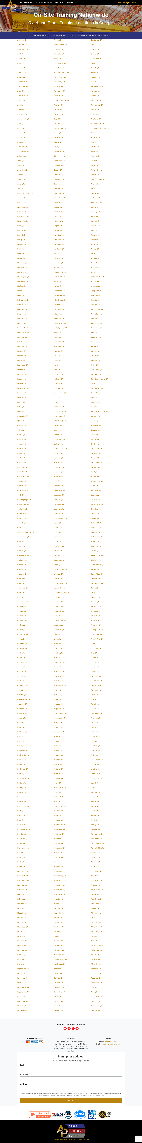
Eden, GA (20, 894)
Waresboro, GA (96, 839)
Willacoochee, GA (97, 945)
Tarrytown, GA (96, 648)
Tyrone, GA (95, 764)
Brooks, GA (21, 379)
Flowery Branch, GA (61, 45)
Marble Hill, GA (59, 676)
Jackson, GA (58, 388)
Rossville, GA (95, 342)
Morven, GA (58, 862)
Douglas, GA (21, 834)
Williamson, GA (96, 950)
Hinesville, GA (59, 309)
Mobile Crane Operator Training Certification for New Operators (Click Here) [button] (80, 35)
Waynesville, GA (96, 894)
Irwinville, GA (59, 384)
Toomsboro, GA (96, 713)
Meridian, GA (58, 750)
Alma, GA (20, 91)
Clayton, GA (21, 569)
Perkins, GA (95, 110)
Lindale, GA (58, 565)
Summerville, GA (97, 583)
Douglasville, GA (23, 839)
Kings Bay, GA (59, 467)
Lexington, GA (59, 546)
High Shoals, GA (60, 300)
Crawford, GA (22, 695)
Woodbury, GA (96, 973)
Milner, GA (58, 801)
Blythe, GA (21, 291)
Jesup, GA (58, 430)
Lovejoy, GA (58, 606)
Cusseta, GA (21, 718)
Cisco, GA (21, 546)
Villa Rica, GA (96, 815)
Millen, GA (57, 792)
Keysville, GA (58, 462)
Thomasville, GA (97, 685)
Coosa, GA (21, 667)
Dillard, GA (21, 815)
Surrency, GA (95, 597)
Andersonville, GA (23, 119)
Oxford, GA (95, 63)
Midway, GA (58, 778)
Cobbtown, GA (22, 602)
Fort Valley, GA (59, 82)
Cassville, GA (22, 481)
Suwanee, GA (95, 602)
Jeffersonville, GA (60, 411)
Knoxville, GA (59, 486)
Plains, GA (94, 151)
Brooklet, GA (22, 374)
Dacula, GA (21, 727)
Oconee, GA (58, 1001)
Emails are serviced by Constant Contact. (94, 1095)
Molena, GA (58, 815)
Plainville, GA (95, 156)
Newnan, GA (58, 936)
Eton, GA (20, 959)
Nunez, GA (58, 973)
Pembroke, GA (96, 100)
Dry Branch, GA (23, 848)
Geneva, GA (58, 124)
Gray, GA (57, 184)
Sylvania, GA (95, 616)
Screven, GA (95, 430)
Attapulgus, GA (22, 170)
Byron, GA (21, 421)
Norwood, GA (59, 969)
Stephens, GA (96, 546)
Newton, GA (58, 941)
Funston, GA (58, 105)
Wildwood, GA (96, 936)
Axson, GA (21, 198)
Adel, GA (20, 54)
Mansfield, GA (59, 671)
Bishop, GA (21, 258)
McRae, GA (58, 727)
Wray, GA (94, 987)
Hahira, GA (58, 230)
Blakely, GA (21, 272)
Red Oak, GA (95, 226)
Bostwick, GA (22, 319)
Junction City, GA (60, 449)
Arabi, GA (20, 128)
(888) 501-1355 (110, 1042)
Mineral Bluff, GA (60, 806)
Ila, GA (56, 365)
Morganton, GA (59, 848)
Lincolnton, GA (59, 560)
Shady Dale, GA (96, 449)
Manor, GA (58, 667)
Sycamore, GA (96, 611)
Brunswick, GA (22, 388)
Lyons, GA (57, 639)
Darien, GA (21, 764)
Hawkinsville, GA (60, 272)
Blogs (62, 3)
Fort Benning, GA (60, 63)
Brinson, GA (21, 356)
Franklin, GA (58, 96)
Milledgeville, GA (60, 788)
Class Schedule (51, 3)
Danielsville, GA (23, 755)
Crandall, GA (22, 690)
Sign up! (71, 1100)
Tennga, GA (95, 667)
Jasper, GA (58, 402)
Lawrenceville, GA (60, 518)
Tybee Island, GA (97, 760)
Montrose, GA (59, 834)
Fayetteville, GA (23, 992)
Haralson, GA (59, 244)
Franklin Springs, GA (61, 100)
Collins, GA (21, 625)
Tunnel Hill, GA (96, 736)
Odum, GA (58, 1006)
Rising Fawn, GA (97, 291)
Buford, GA (21, 407)
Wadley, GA (95, 825)
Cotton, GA (21, 681)
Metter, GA (58, 764)
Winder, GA (95, 955)
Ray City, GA (95, 212)
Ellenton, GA (21, 922)
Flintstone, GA (22, 1010)
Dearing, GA (21, 788)
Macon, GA (58, 648)
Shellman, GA (95, 467)
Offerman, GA (59, 1010)
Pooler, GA (95, 161)
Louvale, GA (58, 602)
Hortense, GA (59, 342)
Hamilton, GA (59, 235)
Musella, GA (58, 899)
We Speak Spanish (40, 35)
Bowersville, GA (23, 332)
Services (38, 3)
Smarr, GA (94, 486)
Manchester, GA (60, 662)
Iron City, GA (58, 374)
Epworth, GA (22, 950)
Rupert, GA (95, 356)
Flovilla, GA (58, 40)
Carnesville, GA (22, 467)
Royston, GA (95, 351)
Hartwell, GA (58, 267)
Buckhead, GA (22, 397)
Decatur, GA (21, 792)
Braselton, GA (22, 346)
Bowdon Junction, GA (25, 328)
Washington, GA (96, 866)
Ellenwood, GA (22, 927)
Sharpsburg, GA (96, 462)
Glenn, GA (57, 147)
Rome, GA (94, 332)
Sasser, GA (95, 407)
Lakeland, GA (59, 504)
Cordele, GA (21, 671)
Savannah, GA (96, 416)
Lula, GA (57, 616)
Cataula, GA (21, 486)
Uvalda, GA (95, 788)
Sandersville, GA (97, 388)
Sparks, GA (95, 514)
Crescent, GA (22, 704)
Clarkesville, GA (23, 555)
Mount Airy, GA (59, 871)
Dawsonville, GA (23, 778)
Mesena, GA (58, 760)
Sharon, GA (95, 458)
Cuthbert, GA (22, 723)
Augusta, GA (21, 179)
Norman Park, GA (60, 959)
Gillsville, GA (58, 137)
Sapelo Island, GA (97, 393)
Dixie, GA (20, 820)
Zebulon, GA (95, 1010)
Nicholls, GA (58, 945)
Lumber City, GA (60, 620)
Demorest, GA (22, 797)
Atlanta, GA (21, 165)
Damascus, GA (22, 750)
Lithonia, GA (58, 574)
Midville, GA (58, 774)
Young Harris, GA (97, 1006)
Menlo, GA (58, 746)
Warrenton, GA (96, 853)
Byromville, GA (22, 416)
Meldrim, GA (58, 741)
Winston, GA (95, 959)
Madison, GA (58, 653)
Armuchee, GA (22, 147)
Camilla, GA (21, 449)
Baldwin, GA (21, 212)
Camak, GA (21, 444)
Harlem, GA (58, 254)
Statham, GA (95, 541)
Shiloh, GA (94, 472)
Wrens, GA (94, 992)
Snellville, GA (95, 500)
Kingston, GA (59, 476)
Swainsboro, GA (96, 606)
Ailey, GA (20, 63)
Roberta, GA (95, 300)
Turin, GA (94, 741)
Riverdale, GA (96, 295)
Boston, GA (21, 314)
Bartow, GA (21, 230)
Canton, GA (21, 458)
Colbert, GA (21, 616)
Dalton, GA (21, 746)
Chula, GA (21, 541)
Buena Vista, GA (23, 402)
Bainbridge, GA (22, 207)
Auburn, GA (21, 175)
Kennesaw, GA (59, 458)
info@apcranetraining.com (110, 1044)
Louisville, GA (59, 597)
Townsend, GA (96, 718)
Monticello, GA (59, 829)
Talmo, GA (94, 644)
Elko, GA (20, 908)
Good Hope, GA (60, 161)
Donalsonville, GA (23, 829)
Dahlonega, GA (22, 732)
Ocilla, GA (57, 997)
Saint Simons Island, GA (99, 379)
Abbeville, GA (22, 40)
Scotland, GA (95, 421)
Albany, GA (21, 77)
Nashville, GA (59, 913)
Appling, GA (21, 124)
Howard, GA (58, 351)
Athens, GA (21, 161)
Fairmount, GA (22, 978)
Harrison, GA (58, 258)
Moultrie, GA (58, 866)
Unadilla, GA (95, 769)
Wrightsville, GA (96, 997)
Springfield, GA (96, 523)
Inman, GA (58, 370)
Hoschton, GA (59, 346)
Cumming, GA (22, 713)
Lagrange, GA (59, 495)
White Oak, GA (96, 922)
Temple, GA (95, 662)
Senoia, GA (95, 439)
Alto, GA (20, 105)
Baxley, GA (21, 240)
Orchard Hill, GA (97, 58)
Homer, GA (58, 332)
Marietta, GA (58, 681)
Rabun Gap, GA (96, 202)
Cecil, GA (20, 495)
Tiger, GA (94, 699)
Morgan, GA (58, 843)
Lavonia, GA (58, 514)
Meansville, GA (59, 732)
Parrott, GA (95, 72)
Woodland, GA (96, 978)
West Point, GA (96, 904)
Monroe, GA (58, 820)
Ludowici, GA (59, 611)
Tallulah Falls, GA (97, 639)
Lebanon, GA (58, 527)
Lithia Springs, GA (60, 569)
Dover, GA (21, 843)
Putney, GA (95, 193)
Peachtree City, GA (98, 86)
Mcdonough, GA (60, 718)
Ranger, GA (95, 207)
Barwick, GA (21, 235)
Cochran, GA (22, 606)
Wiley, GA (94, 941)
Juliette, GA (58, 444)
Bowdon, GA (21, 323)
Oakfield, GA (58, 978)
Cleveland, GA (22, 579)
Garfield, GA (58, 114)
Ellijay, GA (21, 936)
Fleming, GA (21, 1006)
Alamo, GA (21, 68)
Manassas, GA (59, 658)
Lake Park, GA (59, 500)
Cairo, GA (20, 430)
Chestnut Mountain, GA (25, 532)
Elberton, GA (22, 904)
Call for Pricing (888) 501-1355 (128, 3)
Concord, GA (22, 648)
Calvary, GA (21, 439)
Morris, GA (58, 853)
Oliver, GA (94, 45)
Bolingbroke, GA (23, 300)
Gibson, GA (58, 133)
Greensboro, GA (60, 198)
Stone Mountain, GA (98, 565)
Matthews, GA (59, 695)
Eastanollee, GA (23, 880)
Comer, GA (21, 639)
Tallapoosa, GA (96, 634)
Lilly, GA (57, 555)
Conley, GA (21, 653)
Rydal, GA (94, 365)
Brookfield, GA (22, 370)
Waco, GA (94, 820)
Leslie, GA (57, 541)
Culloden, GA (22, 709)
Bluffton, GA (21, 286)
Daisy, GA (20, 736)
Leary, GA (57, 523)
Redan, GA (94, 230)
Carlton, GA (21, 462)
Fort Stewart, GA (60, 77)
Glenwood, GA (59, 156)
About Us (28, 3)
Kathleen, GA (58, 453)
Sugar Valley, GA (97, 574)
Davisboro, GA (22, 769)
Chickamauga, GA (23, 537)
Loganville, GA (59, 588)
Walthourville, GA (97, 834)
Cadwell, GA (21, 425)
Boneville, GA (22, 309)
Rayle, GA (94, 216)
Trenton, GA (95, 723)
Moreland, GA (59, 839)
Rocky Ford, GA (96, 328)
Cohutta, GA (21, 611)
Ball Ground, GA (23, 216)
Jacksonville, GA (60, 393)
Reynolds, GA (96, 258)
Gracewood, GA (60, 175)
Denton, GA (21, 801)
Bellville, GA (21, 244)
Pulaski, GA (95, 189)
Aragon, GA (21, 133)
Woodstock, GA (96, 983)
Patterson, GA (96, 77)
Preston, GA (95, 184)
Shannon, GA (95, 453)
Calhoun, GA (21, 435)
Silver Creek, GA (97, 481)
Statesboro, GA (96, 537)
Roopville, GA (96, 337)
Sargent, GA (95, 402)
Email (22, 1065)
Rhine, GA (94, 263)
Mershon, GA (58, 755)
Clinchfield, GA (22, 588)
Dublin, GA (21, 857)
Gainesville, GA (59, 110)
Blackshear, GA (22, 263)
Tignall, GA (95, 704)
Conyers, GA (22, 658)
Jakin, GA (57, 397)
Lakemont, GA (59, 509)
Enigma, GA (21, 945)
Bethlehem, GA (22, 254)
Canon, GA (21, 453)
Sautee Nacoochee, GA (99, 411)
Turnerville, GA (96, 746)
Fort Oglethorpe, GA (61, 72)
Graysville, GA (59, 193)
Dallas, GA (21, 741)
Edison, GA (21, 899)
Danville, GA (21, 760)
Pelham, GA (95, 96)
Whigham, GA (96, 913)
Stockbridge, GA (97, 555)
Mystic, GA (58, 904)
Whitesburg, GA (96, 931)
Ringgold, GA (95, 286)
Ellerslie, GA (21, 931)
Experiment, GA (23, 969)
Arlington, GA (22, 142)
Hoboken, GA (59, 319)
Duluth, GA (21, 866)
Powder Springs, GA (98, 179)
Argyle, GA (21, 137)
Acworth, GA (22, 45)
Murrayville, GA (59, 894)
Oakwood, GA (59, 987)
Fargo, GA (21, 983)
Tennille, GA (95, 671)
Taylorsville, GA (96, 658)
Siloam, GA (95, 476)
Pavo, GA (94, 82)
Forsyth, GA (58, 58)
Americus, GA (22, 114)
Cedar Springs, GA (24, 500)
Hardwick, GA (59, 249)
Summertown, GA (97, 579)
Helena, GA (58, 286)
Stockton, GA (96, 560)
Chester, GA (21, 527)
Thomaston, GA (96, 681)
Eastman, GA (22, 885)
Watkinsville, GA (96, 871)
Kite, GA (57, 481)
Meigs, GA (58, 736)
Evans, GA (21, 964)
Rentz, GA (94, 244)
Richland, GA (95, 272)
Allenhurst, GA (22, 82)
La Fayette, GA (59, 490)
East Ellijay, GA (22, 871)
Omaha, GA (95, 49)
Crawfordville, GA (23, 699)
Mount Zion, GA (59, 885)
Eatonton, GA (22, 890)
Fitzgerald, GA (22, 1001)
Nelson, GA (58, 922)
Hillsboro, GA (59, 305)
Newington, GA (59, 931)
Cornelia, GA (22, 676)
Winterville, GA (96, 964)
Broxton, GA (21, 384)
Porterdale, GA (96, 170)
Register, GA (95, 235)
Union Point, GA (96, 778)
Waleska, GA (95, 829)
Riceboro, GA (95, 267)
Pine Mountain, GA (97, 124)
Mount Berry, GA (60, 876)
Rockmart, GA (96, 319)
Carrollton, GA (22, 472)
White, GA (94, 918)
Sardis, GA (94, 397)
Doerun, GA (21, 825)
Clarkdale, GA (22, 551)
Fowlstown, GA (59, 91)
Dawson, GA (21, 774)
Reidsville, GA (96, 240)
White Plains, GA (97, 927)
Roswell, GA (95, 346)
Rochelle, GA (95, 305)
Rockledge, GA (96, 314)
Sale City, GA (95, 384)
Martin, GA (58, 690)
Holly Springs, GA (60, 328)
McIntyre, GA (59, 723)
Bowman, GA (22, 337)
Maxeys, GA (58, 704)
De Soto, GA (21, 783)
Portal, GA (94, 165)
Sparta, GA (95, 518)
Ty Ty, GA (94, 755)
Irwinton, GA (58, 379)
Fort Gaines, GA (60, 68)
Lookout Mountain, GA (62, 593)
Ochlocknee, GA (60, 992)
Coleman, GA (22, 620)
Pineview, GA (95, 137)
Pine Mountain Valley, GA (100, 128)
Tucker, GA (95, 732)
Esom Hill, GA (22, 955)
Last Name (24, 1084)
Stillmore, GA (95, 551)
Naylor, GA (58, 918)
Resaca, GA (95, 249)
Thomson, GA (96, 690)
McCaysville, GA (60, 713)
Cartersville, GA (23, 476)
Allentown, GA (22, 86)
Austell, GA (21, 184)
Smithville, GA (96, 490)
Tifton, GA (94, 695)
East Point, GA (22, 876)
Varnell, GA (95, 801)
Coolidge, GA (22, 662)
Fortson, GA (58, 86)
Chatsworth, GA (23, 514)
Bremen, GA (21, 351)
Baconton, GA (22, 202)
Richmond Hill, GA (97, 277)
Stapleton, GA (96, 527)
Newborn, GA (59, 927)
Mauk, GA (57, 699)
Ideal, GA (57, 360)
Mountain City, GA (60, 890)
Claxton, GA (21, 565)
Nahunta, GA (58, 908)
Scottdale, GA (96, 425)
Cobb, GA (21, 597)
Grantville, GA (59, 179)
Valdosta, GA (95, 792)
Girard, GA (58, 142)
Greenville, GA (59, 202)
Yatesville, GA (96, 1001)
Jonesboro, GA (59, 439)
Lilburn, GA (58, 551)
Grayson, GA (58, 189)
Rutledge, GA (95, 360)
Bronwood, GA (22, 365)
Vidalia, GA (95, 806)
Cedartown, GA (23, 504)
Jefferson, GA (59, 407)
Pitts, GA (94, 142)
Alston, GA (21, 100)
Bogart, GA (21, 295)
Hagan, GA (58, 226)
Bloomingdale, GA (23, 277)
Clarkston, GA (22, 560)
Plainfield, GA (96, 147)
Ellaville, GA (21, 918)
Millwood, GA (59, 797)
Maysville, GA (59, 709)
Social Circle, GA (97, 504)
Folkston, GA (58, 49)
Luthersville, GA (59, 630)
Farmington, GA (23, 987)
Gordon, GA (58, 165)
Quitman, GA (95, 198)
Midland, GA (58, 769)
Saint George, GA (97, 370)
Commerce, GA (22, 644)
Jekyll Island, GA (60, 416)
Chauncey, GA (22, 518)
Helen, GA (57, 281)
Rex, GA (94, 254)
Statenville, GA (96, 532)
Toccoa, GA (95, 709)
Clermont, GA (22, 574)
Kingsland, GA (59, 472)
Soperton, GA (96, 509)
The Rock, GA (96, 676)
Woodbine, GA (96, 969)
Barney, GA (21, 226)
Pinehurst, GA (96, 133)
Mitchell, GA (58, 811)
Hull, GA (57, 356)
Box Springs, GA (23, 342)
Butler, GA (21, 411)
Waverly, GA (95, 876)
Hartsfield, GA (59, 263)
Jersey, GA (58, 425)
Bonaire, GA (21, 305)
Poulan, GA (95, 175)
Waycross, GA (96, 885)
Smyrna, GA (95, 495)
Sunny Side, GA (96, 593)
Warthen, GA (95, 857)
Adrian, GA (21, 58)
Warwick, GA (95, 862)
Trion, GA (94, 727)
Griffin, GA (58, 207)
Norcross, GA (59, 955)
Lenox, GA (58, 537)
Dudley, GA (21, 862)
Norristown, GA (59, 964)
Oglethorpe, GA (96, 40)
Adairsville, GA (22, 49)
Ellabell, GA (21, 913)
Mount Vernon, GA (60, 880)
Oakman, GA (58, 983)
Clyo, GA (20, 593)
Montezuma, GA (60, 825)
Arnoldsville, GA (23, 151)
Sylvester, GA (96, 620)
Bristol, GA (21, 360)
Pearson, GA (95, 91)
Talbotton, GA (96, 625)
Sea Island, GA (96, 435)
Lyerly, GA (57, 634)
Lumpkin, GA (58, 625)
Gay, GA (57, 119)
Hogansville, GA (60, 323)
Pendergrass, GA (97, 105)
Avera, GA (21, 189)
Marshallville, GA (60, 685)
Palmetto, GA (95, 68)
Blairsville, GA (22, 267)
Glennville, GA (59, 151)
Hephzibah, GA (59, 291)
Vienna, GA (95, 811)
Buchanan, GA (22, 393)
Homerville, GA (59, 337)
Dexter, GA (21, 811)
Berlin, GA (21, 249)
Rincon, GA (95, 281)
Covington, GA (22, 685)
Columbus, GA (22, 634)
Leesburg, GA (59, 532)
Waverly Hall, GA (97, 880)
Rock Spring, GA (97, 309)
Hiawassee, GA (59, 295)
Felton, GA (21, 997)
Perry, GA (94, 114)
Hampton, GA (59, 240)
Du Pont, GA (21, 853)
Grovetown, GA (59, 212)
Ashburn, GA (21, 156)
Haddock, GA (59, 221)
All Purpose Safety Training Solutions (68, 1139)
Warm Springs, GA (97, 843)
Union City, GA (96, 774)
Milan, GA (57, 783)
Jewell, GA (58, 435)
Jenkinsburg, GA (60, 421)
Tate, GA (94, 653)
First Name (24, 1074)
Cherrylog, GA (22, 523)
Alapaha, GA (21, 72)
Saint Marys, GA (96, 374)
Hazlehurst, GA (59, 277)
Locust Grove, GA (60, 583)
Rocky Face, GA (96, 323)
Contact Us (72, 3)
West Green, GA (96, 899)
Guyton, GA (58, 216)
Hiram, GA (58, 314)
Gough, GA (58, 170)
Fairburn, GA (21, 973)
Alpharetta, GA (22, 96)
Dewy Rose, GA (23, 806)
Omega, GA (95, 54)
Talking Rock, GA (97, 630)
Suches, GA (95, 569)
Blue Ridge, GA (22, 281)
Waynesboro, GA (97, 890)
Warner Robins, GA (97, 848)
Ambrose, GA (22, 110)
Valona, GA (95, 797)
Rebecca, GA (95, 221)
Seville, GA (95, 444)
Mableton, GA (59, 644)
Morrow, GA (58, 857)
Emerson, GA (22, 941)
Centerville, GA (22, 509)
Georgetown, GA (60, 128)
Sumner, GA (95, 588)
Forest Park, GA (59, 54)
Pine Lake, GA (96, 119)
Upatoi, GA (95, 783)
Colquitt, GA (21, 630)
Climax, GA (21, 583)
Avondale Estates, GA (25, 193)
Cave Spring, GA (23, 490)
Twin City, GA (96, 750)
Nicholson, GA (59, 950)
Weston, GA (95, 908)
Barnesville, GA (22, 221)
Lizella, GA (58, 579)
